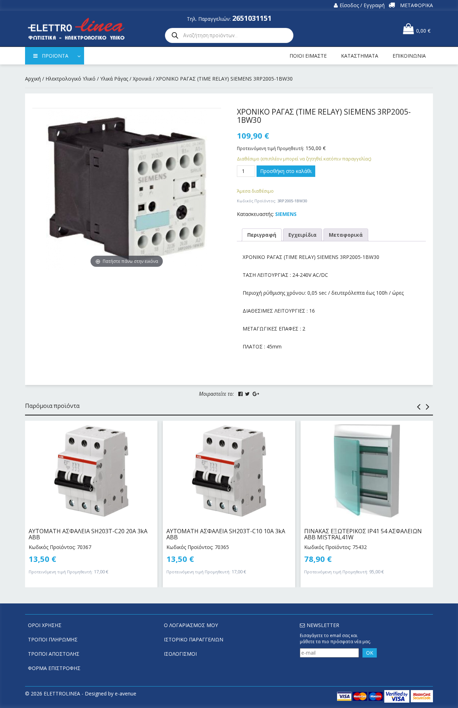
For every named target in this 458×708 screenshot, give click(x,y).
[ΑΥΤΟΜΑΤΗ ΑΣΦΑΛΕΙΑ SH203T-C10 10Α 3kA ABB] (229, 470)
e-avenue (125, 693)
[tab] (262, 234)
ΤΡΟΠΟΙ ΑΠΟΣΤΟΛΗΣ (53, 653)
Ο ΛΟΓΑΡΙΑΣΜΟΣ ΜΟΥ (191, 625)
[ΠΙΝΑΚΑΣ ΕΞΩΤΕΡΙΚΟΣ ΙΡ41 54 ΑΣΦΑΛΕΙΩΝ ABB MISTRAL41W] (366, 470)
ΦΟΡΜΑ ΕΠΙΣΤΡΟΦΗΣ (54, 668)
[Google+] (256, 394)
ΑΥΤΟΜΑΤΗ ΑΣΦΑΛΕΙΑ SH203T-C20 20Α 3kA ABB (88, 534)
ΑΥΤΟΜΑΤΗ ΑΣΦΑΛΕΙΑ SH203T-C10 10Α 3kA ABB (225, 534)
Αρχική (33, 78)
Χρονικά (142, 78)
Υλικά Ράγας (114, 78)
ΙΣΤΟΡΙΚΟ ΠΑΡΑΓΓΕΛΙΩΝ (193, 639)
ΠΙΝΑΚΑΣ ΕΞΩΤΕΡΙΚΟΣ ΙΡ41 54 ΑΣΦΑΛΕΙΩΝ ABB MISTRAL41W (363, 534)
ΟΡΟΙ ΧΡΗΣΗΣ (45, 625)
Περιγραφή (261, 234)
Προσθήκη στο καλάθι (286, 171)
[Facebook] (240, 394)
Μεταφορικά (346, 234)
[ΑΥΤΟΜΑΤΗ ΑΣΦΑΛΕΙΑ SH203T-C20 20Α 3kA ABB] (91, 470)
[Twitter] (247, 394)
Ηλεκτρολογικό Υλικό (70, 78)
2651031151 (252, 18)
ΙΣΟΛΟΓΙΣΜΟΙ (180, 653)
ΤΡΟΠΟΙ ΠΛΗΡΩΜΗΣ (53, 639)
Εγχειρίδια (302, 234)
